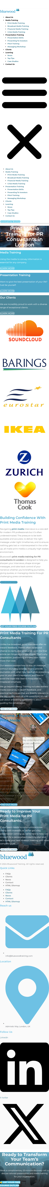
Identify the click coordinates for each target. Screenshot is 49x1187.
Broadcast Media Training (18, 26)
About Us (9, 17)
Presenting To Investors (17, 41)
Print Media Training (16, 23)
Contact (9, 882)
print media (18, 529)
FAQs (8, 873)
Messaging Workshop (16, 47)
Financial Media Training (17, 29)
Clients (8, 49)
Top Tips (10, 58)
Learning (9, 53)
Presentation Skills (15, 38)
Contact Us (10, 64)
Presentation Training (14, 35)
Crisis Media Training (16, 32)
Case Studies (12, 61)
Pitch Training (13, 44)
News (9, 55)
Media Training (11, 20)
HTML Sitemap (12, 885)
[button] (24, 117)
